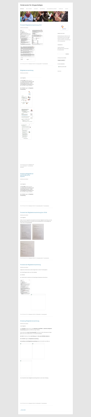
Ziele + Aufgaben (29, 8)
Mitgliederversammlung (26, 70)
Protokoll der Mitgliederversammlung (30, 264)
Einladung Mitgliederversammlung (29, 321)
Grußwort (36, 8)
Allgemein (30, 63)
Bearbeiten (22, 167)
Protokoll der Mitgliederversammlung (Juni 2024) (33, 212)
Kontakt (66, 8)
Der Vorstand (42, 8)
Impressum (59, 71)
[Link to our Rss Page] (62, 66)
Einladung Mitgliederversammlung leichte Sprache (27, 175)
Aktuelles (22, 8)
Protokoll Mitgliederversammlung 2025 (31, 25)
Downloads (61, 8)
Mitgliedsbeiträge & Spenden (52, 8)
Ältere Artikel (23, 409)
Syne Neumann (45, 63)
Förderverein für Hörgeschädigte (31, 5)
